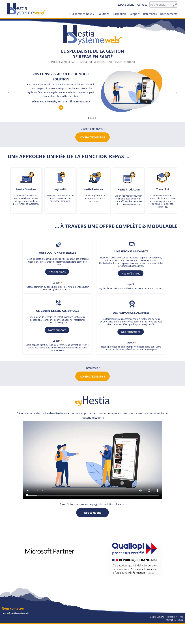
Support (134, 14)
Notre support (57, 330)
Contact (142, 4)
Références (150, 14)
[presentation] (8, 92)
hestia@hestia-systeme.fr (15, 613)
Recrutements (168, 14)
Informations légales (174, 620)
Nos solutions (57, 272)
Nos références (130, 273)
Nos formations (130, 331)
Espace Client (125, 4)
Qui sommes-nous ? (81, 14)
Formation (119, 14)
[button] (88, 118)
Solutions (103, 14)
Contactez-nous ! (92, 137)
